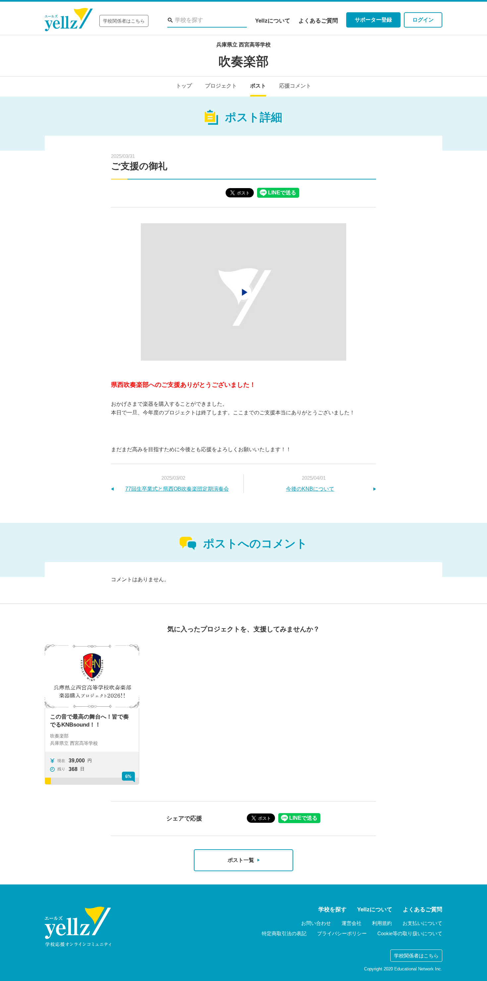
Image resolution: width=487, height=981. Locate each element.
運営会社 (351, 923)
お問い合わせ (316, 923)
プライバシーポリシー (342, 933)
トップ (184, 86)
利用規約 (382, 923)
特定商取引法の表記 (284, 933)
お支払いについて (422, 923)
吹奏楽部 (243, 61)
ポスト (258, 86)
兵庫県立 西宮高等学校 (243, 44)
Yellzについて (272, 21)
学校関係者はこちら (124, 21)
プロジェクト (221, 86)
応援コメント (295, 86)
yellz (78, 926)
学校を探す (332, 909)
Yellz (69, 20)
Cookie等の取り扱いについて (409, 933)
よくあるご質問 (318, 21)
